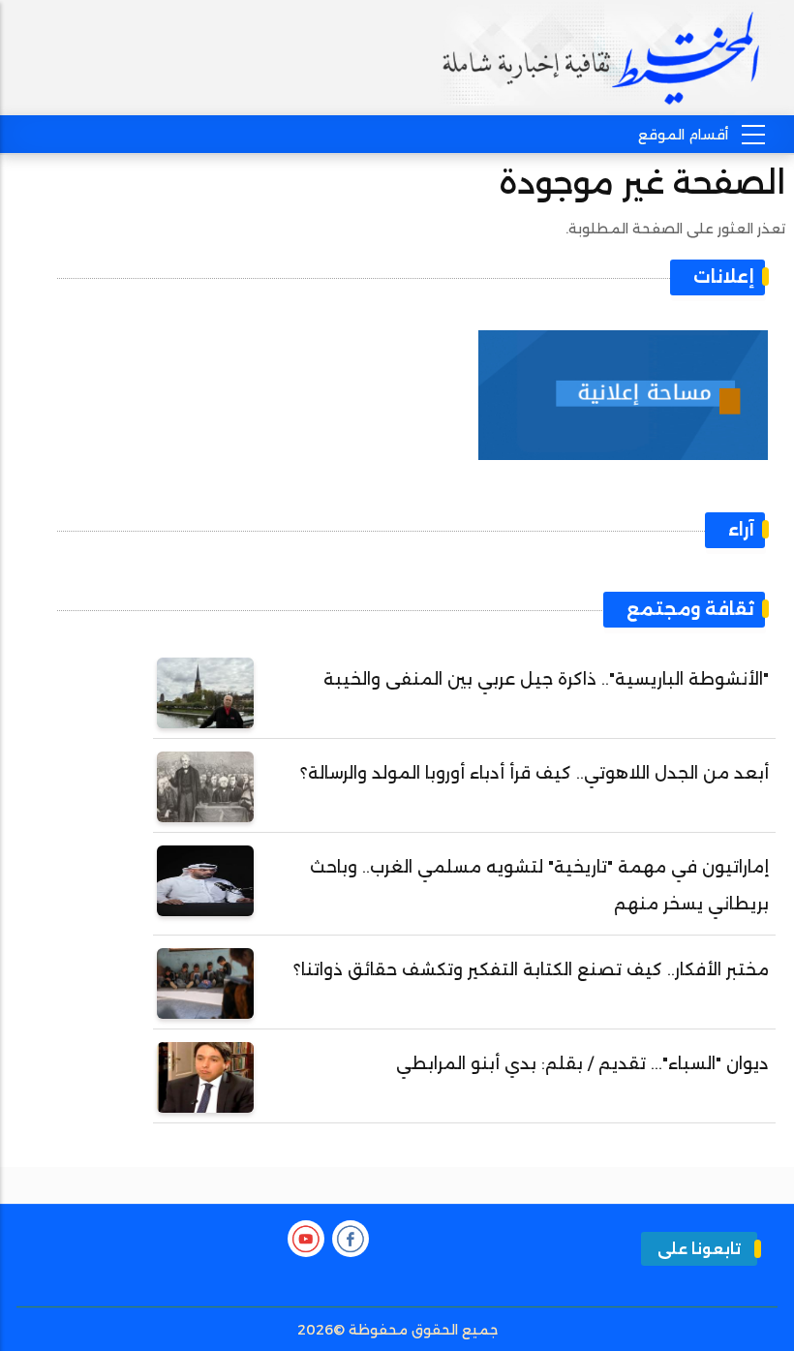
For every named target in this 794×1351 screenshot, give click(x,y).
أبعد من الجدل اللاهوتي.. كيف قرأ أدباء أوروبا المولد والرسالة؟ (534, 773)
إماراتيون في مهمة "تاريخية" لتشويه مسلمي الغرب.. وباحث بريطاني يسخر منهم (539, 885)
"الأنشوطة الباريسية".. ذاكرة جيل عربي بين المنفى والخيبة (546, 679)
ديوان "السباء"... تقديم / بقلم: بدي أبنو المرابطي (582, 1063)
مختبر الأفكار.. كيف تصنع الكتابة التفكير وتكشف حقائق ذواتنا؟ (531, 969)
